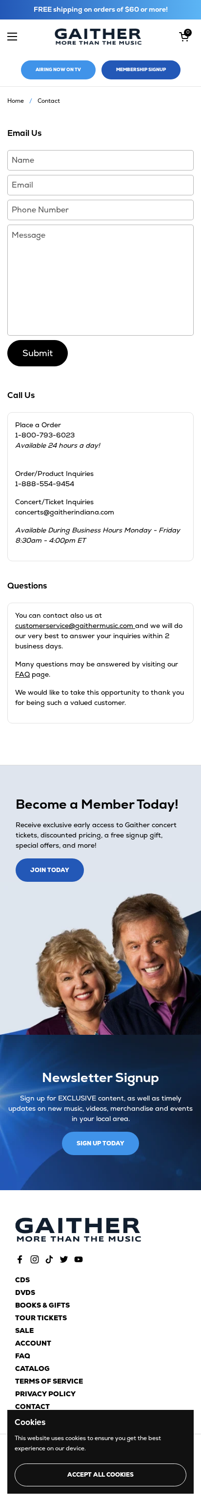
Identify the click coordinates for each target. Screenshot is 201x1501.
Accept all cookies (100, 1475)
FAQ (22, 674)
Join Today (49, 870)
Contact (32, 1406)
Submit (37, 353)
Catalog (32, 1368)
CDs (22, 1279)
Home (15, 101)
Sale (24, 1330)
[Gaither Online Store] (98, 36)
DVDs (25, 1292)
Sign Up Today (100, 1143)
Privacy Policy (45, 1393)
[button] (184, 36)
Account (33, 1343)
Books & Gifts (42, 1305)
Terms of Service (49, 1381)
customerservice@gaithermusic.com (75, 625)
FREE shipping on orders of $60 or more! (101, 9)
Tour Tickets (41, 1317)
